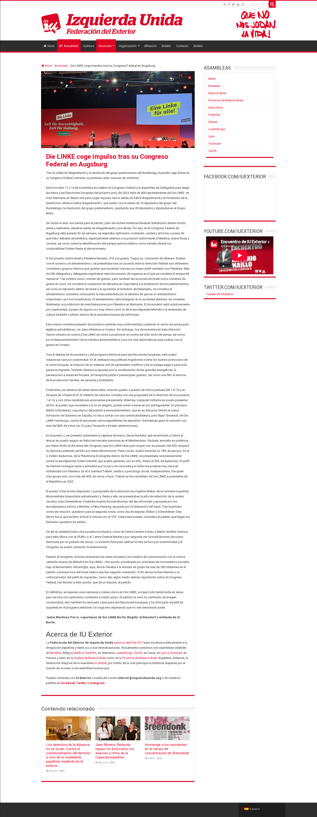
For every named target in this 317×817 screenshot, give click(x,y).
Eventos (88, 46)
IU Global (100, 663)
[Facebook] (229, 4)
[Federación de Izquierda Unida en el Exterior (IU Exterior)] (158, 24)
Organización (128, 46)
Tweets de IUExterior (219, 294)
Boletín (166, 46)
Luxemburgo (124, 653)
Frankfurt (90, 653)
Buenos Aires (217, 93)
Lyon (164, 653)
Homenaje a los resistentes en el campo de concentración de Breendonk (167, 749)
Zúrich (138, 653)
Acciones (105, 46)
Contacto (182, 46)
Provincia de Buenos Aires (139, 658)
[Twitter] (233, 4)
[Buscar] (272, 4)
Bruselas (55, 653)
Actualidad (71, 46)
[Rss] (225, 4)
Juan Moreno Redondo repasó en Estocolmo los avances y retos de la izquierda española (114, 751)
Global (212, 122)
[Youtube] (238, 4)
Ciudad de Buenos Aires (90, 658)
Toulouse (176, 653)
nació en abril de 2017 (128, 642)
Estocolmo (215, 107)
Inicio (51, 46)
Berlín (78, 653)
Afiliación (150, 46)
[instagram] (243, 4)
